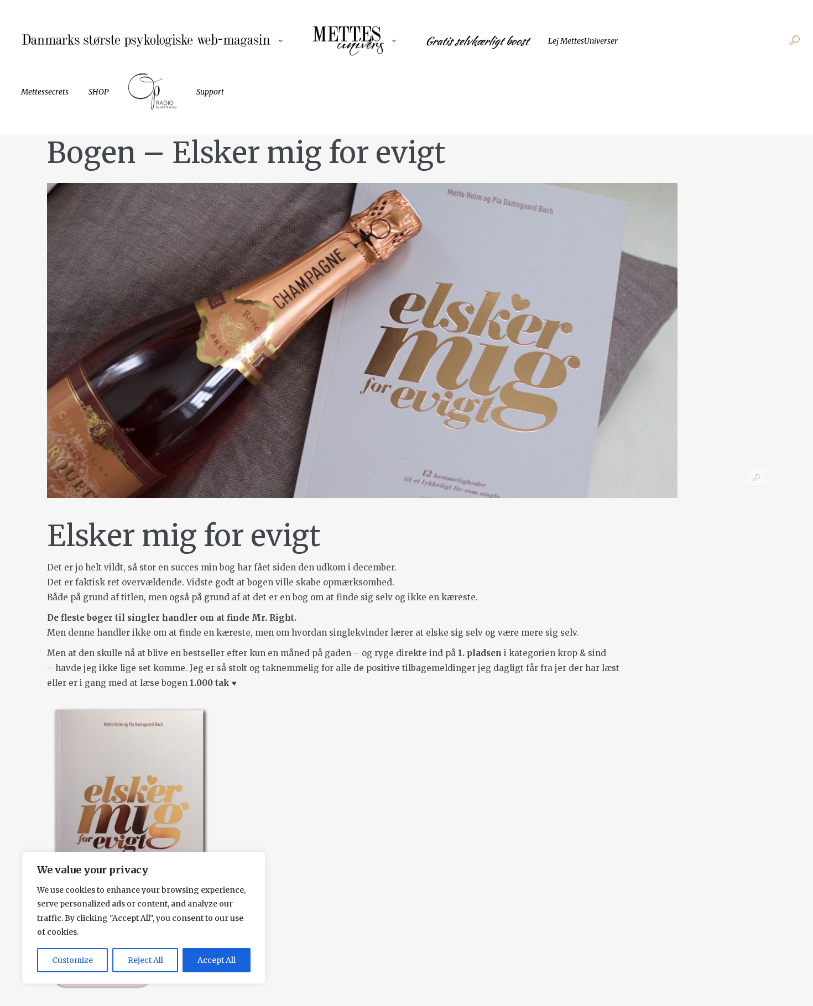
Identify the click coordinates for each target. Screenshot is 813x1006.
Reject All (145, 960)
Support (210, 92)
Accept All (216, 960)
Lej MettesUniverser (583, 41)
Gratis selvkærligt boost (476, 41)
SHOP (98, 92)
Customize (72, 960)
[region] (143, 918)
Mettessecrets (45, 92)
